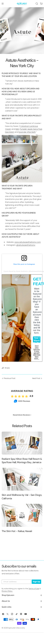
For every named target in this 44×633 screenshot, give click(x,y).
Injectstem (9, 132)
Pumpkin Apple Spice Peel (31, 129)
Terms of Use (34, 588)
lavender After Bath (27, 132)
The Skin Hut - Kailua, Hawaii (17, 531)
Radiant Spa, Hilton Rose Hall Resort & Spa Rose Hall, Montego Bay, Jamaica (22, 460)
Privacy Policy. (7, 591)
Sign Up (36, 581)
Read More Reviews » (22, 415)
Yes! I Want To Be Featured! (36, 339)
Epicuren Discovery (16, 628)
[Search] (37, 3)
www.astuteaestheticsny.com (27, 242)
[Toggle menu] (2, 3)
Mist (17, 129)
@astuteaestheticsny (25, 245)
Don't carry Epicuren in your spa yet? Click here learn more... (36, 352)
